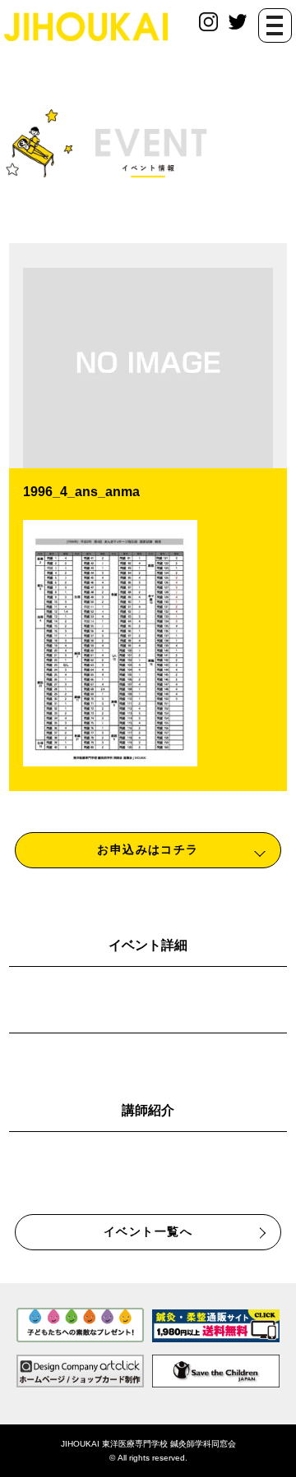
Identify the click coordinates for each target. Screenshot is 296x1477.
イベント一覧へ (148, 1231)
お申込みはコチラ (148, 849)
